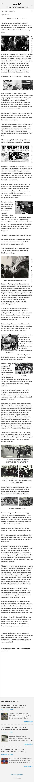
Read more (28, 722)
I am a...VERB (16, 4)
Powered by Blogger (17, 774)
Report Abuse (17, 778)
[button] (32, 11)
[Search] (32, 4)
